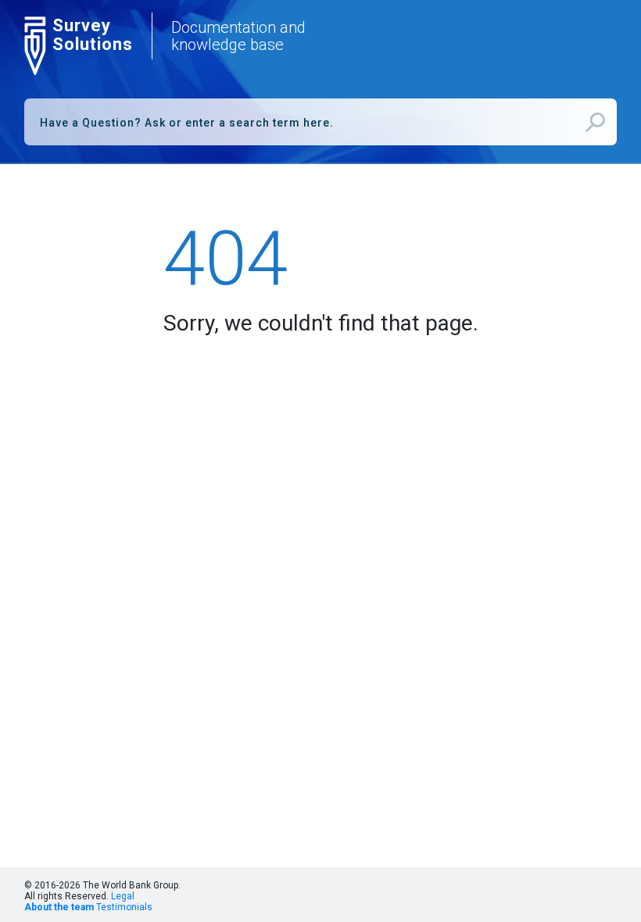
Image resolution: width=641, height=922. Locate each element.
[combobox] (320, 121)
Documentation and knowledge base (238, 36)
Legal (122, 896)
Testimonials (124, 907)
